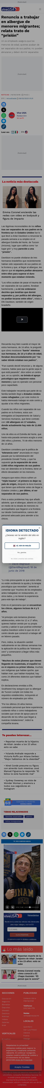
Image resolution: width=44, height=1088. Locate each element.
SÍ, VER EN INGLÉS (22, 546)
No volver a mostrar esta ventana (22, 559)
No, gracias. (22, 552)
